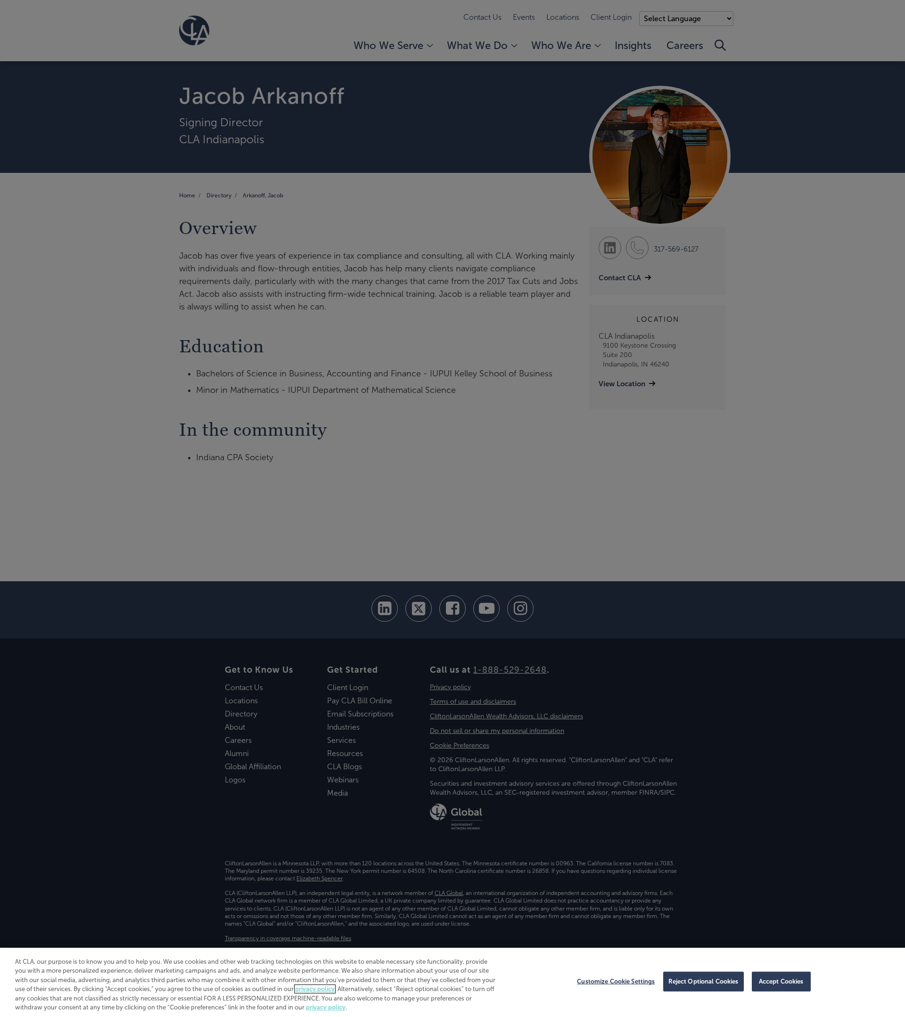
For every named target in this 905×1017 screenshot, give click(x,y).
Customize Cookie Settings (616, 981)
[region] (452, 982)
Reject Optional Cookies (703, 981)
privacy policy (315, 989)
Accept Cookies (781, 981)
